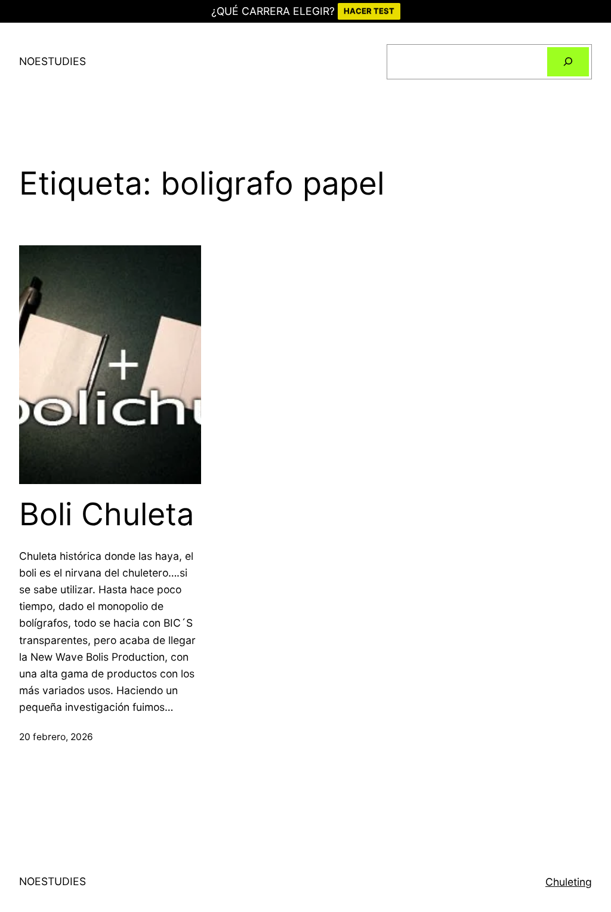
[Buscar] (568, 61)
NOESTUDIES (52, 61)
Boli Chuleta (106, 514)
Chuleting (568, 882)
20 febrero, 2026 (56, 736)
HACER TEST (369, 11)
